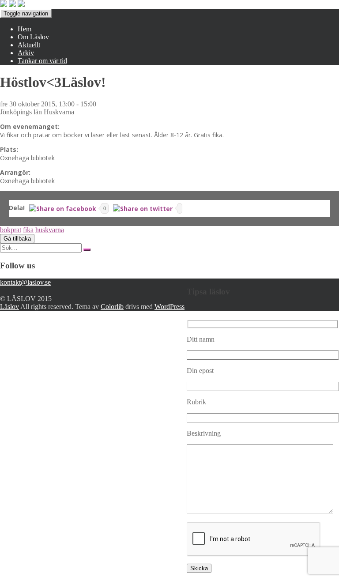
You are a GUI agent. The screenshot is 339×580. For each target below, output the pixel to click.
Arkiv (26, 52)
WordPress (169, 306)
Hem (24, 29)
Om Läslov (33, 37)
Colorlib (112, 306)
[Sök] (86, 250)
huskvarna (49, 230)
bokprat (10, 230)
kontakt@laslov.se (25, 282)
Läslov (9, 306)
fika (28, 230)
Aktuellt (29, 45)
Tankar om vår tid (42, 60)
